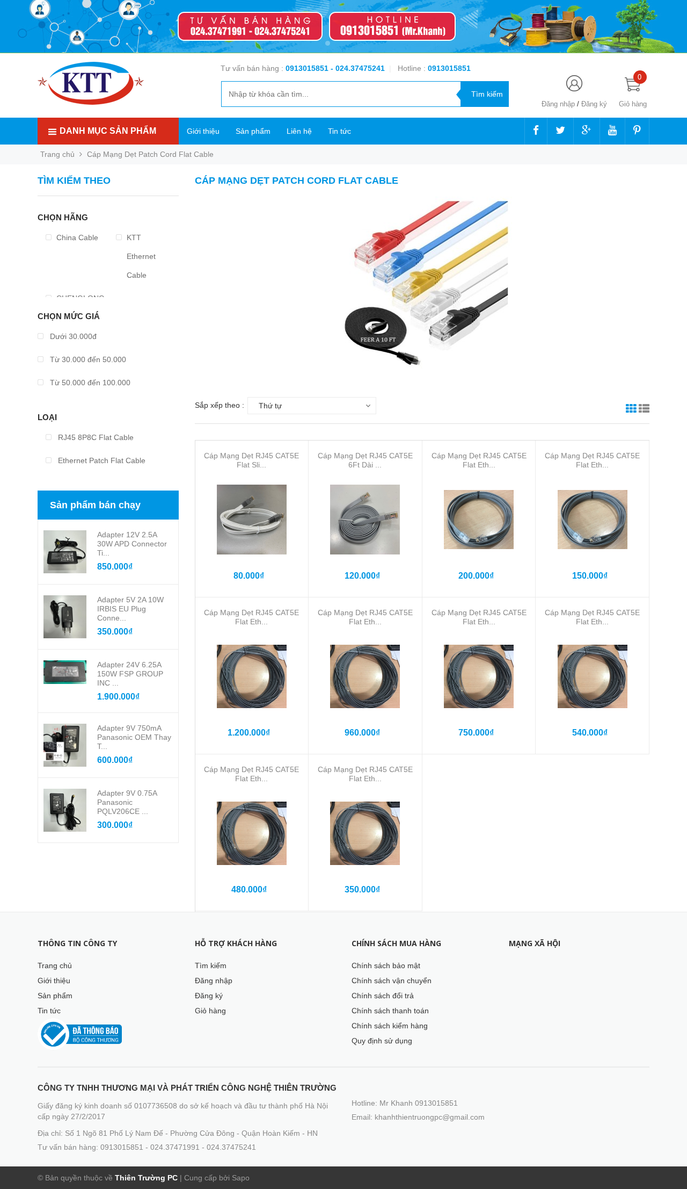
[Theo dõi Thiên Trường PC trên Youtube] (612, 131)
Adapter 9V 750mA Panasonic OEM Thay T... (134, 737)
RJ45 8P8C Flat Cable (95, 437)
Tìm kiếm (210, 965)
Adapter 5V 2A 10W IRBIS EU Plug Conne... (130, 608)
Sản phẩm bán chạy (95, 505)
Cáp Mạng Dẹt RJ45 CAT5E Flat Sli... (251, 460)
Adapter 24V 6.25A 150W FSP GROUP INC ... (130, 673)
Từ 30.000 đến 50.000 (87, 359)
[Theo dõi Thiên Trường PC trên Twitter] (560, 131)
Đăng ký (594, 104)
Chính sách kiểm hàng (390, 1025)
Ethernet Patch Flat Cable (100, 460)
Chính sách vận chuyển (392, 980)
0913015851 (308, 68)
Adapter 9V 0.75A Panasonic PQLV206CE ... (127, 802)
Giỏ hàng (210, 1010)
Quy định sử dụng (382, 1040)
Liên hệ (299, 131)
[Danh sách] (644, 410)
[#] (343, 26)
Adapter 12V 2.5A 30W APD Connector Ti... (132, 543)
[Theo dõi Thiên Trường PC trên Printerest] (637, 131)
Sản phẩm (253, 131)
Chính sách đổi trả (383, 995)
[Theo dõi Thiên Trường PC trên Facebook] (536, 131)
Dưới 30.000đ (72, 336)
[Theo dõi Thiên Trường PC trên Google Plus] (586, 131)
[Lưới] (631, 410)
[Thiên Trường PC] (91, 82)
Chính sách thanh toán (390, 1010)
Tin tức (339, 131)
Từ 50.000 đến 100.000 (89, 382)
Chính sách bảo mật (386, 965)
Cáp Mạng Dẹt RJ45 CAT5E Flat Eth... (479, 460)
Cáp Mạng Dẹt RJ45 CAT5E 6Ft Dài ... (365, 460)
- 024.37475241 (358, 68)
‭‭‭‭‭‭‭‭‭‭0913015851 (449, 68)
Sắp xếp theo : (219, 405)
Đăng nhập (558, 104)
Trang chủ (55, 965)
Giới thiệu (203, 131)
